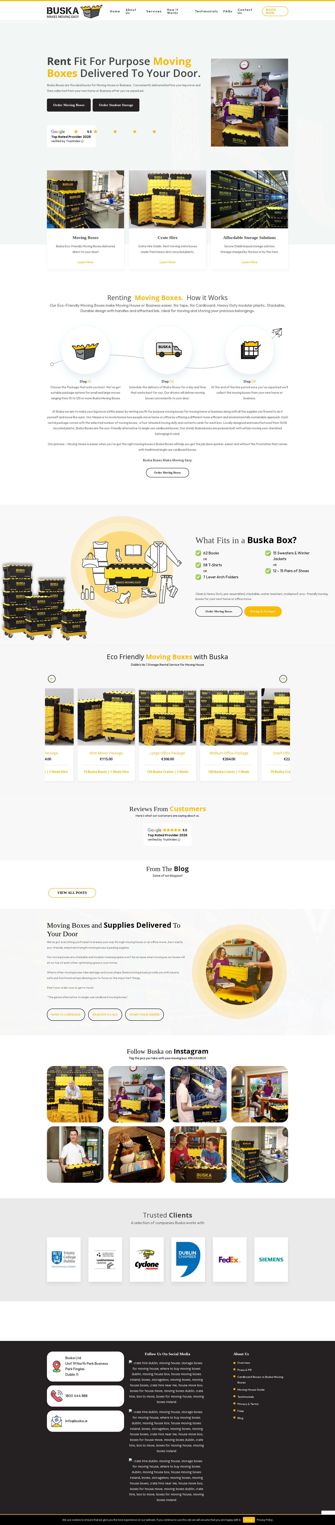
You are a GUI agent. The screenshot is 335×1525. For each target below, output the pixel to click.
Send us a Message (66, 1014)
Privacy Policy (265, 1520)
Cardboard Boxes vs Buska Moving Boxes (260, 1380)
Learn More (85, 262)
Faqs (240, 1411)
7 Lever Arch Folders (220, 577)
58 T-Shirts (212, 565)
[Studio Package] (45, 717)
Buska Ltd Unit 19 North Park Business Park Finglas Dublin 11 (86, 1366)
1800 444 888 (76, 1396)
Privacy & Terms (248, 1404)
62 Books (211, 553)
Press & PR (244, 1370)
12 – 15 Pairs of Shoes (291, 571)
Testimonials (245, 1396)
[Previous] (52, 679)
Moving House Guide (251, 1389)
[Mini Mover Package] (106, 717)
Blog (240, 1418)
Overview (243, 1362)
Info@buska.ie (76, 1421)
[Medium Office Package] (228, 717)
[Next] (283, 679)
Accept (249, 1520)
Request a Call (105, 1014)
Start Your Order (145, 1014)
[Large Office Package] (167, 717)
